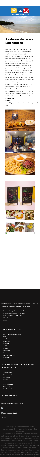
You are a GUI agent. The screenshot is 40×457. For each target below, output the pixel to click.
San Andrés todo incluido (12, 315)
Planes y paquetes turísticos (14, 313)
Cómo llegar (8, 384)
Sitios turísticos (9, 375)
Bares (5, 379)
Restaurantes (8, 389)
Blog (5, 320)
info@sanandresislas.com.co (12, 403)
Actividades (7, 372)
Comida (6, 382)
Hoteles (6, 318)
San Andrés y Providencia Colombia (16, 311)
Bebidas (6, 377)
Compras (6, 386)
